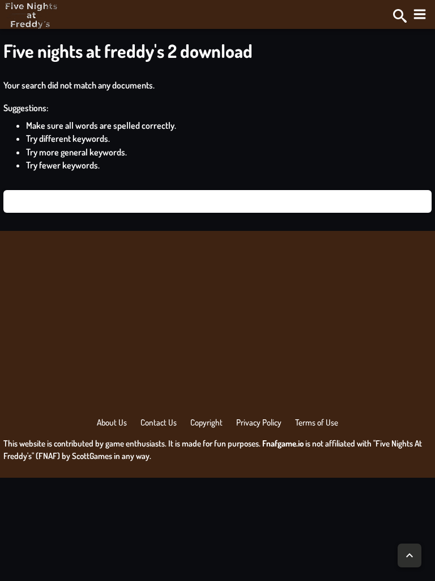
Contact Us (158, 422)
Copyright (206, 422)
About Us (112, 422)
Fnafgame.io (283, 443)
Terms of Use (316, 422)
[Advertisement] (217, 327)
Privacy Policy (259, 422)
